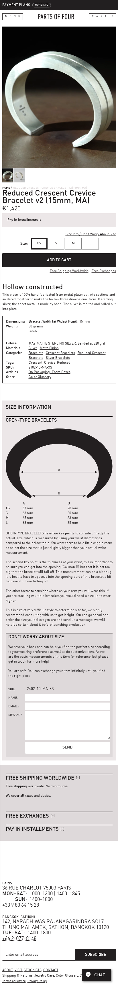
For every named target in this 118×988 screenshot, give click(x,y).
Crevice (49, 363)
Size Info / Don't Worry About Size (91, 234)
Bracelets (36, 353)
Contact (50, 970)
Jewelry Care (44, 975)
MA (31, 343)
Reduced (63, 363)
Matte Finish (49, 348)
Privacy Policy (37, 981)
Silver (33, 348)
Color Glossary (40, 377)
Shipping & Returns (17, 975)
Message (15, 715)
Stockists (33, 970)
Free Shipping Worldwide (69, 271)
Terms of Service (14, 981)
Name (12, 698)
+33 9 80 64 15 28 (20, 905)
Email (13, 706)
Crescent (35, 363)
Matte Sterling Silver (56, 343)
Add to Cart (59, 260)
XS (39, 243)
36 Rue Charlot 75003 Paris (36, 888)
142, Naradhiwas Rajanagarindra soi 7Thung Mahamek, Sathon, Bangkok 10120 (55, 924)
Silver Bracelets (58, 358)
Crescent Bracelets (60, 353)
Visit (18, 970)
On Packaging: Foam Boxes (49, 372)
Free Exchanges (104, 271)
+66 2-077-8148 (19, 938)
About (7, 970)
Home (6, 187)
